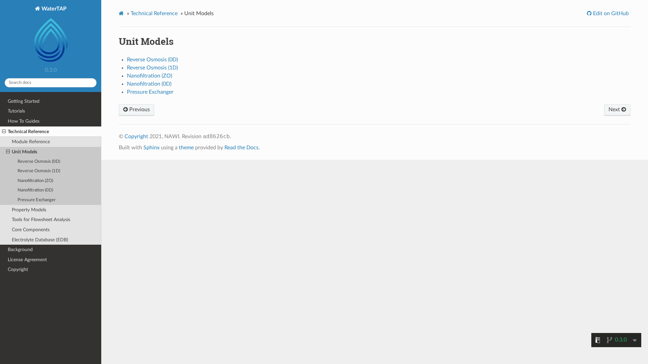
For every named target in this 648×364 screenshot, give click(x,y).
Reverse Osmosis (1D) (39, 171)
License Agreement (27, 259)
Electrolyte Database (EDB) (40, 239)
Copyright (18, 269)
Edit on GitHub (610, 13)
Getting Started (23, 101)
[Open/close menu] (4, 132)
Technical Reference (28, 131)
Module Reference (31, 141)
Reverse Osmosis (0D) (39, 161)
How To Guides (23, 121)
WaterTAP (53, 8)
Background (20, 249)
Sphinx (151, 147)
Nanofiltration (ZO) (35, 181)
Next (615, 109)
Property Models (29, 209)
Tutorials (16, 111)
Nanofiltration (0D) (35, 190)
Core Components (31, 229)
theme (186, 147)
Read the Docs (241, 147)
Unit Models (24, 151)
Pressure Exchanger (37, 200)
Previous (139, 109)
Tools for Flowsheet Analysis (41, 219)
